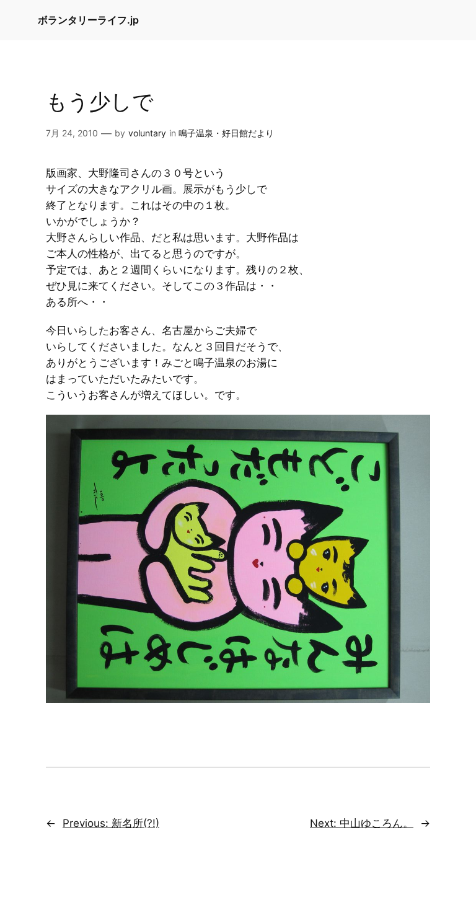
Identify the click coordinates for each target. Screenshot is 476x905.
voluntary (147, 133)
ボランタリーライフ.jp (88, 20)
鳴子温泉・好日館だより (226, 133)
